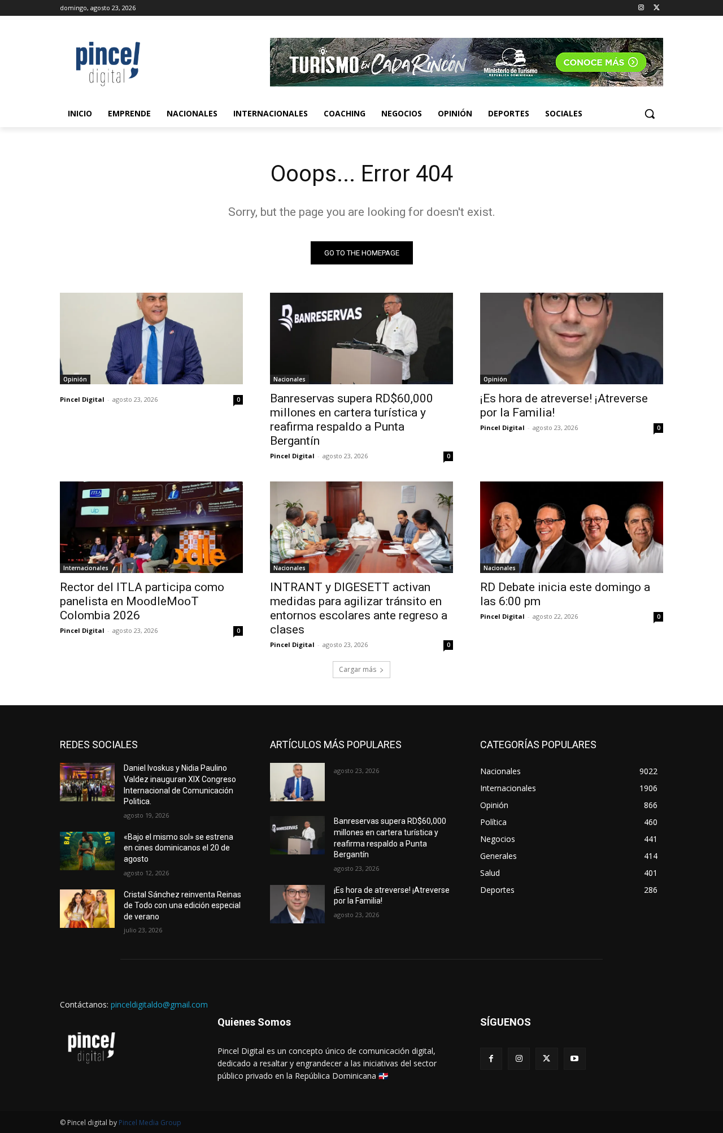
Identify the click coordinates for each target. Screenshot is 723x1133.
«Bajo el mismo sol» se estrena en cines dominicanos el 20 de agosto (178, 847)
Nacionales (289, 379)
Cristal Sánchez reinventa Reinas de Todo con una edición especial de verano (182, 905)
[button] (649, 113)
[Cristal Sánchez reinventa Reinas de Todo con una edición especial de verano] (87, 908)
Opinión (75, 379)
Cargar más (357, 669)
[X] (656, 8)
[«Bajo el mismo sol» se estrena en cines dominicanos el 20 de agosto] (87, 851)
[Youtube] (575, 1059)
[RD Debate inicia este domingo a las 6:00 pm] (571, 527)
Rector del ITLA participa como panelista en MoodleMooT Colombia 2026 (142, 601)
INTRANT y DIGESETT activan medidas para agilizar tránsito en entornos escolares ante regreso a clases (358, 608)
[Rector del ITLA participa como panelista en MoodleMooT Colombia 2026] (151, 527)
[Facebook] (491, 1059)
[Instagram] (640, 8)
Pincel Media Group (150, 1122)
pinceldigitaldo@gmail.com (159, 1004)
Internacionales (85, 568)
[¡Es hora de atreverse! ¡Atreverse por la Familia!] (571, 338)
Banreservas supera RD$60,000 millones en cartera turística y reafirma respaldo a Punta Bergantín (351, 420)
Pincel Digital (82, 399)
